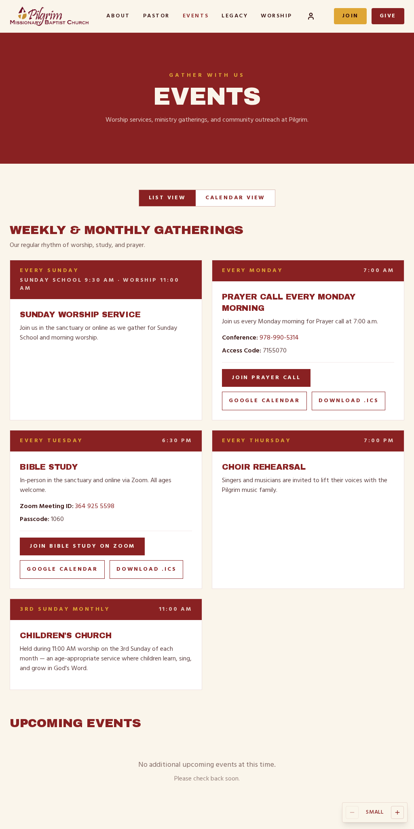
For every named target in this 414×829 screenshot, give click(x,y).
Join (350, 16)
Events (196, 16)
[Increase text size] (397, 812)
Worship (276, 16)
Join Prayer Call (266, 377)
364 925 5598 (94, 506)
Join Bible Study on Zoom (82, 546)
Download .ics (348, 400)
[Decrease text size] (352, 812)
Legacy (235, 16)
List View (167, 198)
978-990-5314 (279, 338)
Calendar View (235, 198)
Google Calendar (264, 400)
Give (388, 16)
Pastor (156, 16)
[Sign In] (311, 16)
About (118, 16)
